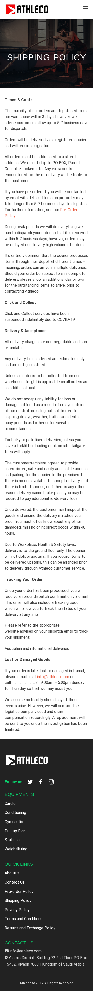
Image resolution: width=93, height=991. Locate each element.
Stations (12, 839)
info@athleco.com (53, 676)
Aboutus (12, 873)
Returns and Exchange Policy (30, 928)
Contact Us (15, 882)
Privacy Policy (17, 909)
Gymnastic (14, 821)
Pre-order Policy (19, 891)
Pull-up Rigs (15, 831)
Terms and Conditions (23, 918)
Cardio (10, 803)
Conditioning (15, 812)
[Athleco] (27, 12)
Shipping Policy (18, 900)
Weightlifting (16, 849)
